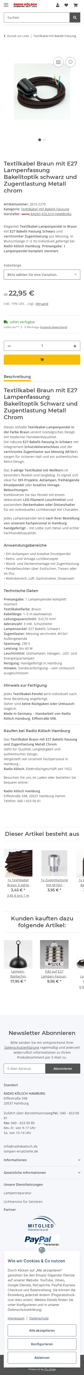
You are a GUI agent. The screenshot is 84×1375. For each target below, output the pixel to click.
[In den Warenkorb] (7, 50)
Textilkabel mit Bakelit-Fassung (45, 209)
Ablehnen (42, 1358)
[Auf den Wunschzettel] (70, 62)
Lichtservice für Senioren (23, 1201)
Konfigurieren (42, 1344)
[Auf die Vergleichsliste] (58, 62)
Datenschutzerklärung (21, 1047)
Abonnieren (62, 1068)
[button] (57, 5)
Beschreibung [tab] (17, 376)
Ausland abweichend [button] (53, 327)
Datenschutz (39, 1318)
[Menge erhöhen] (75, 346)
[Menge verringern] (9, 346)
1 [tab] (39, 139)
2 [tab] (44, 139)
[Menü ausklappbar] (6, 3)
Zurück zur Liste (18, 36)
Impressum (16, 1318)
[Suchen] (75, 17)
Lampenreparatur (18, 1193)
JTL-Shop (50, 1369)
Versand (41, 303)
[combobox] (42, 275)
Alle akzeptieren (42, 1330)
